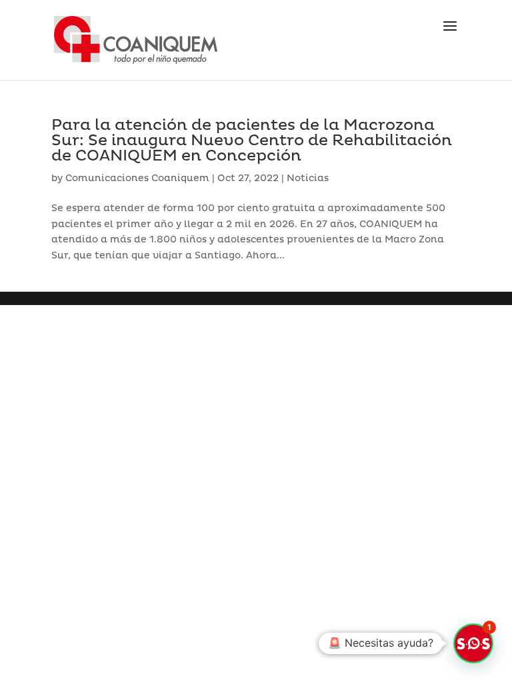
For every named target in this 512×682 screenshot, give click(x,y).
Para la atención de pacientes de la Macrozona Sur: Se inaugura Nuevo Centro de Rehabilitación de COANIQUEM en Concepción (251, 140)
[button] (473, 643)
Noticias (308, 178)
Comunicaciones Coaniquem (137, 178)
